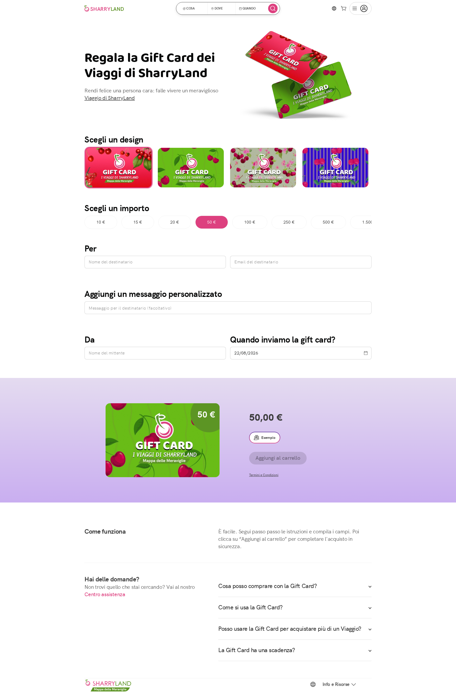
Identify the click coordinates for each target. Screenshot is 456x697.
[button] (193, 8)
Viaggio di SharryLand (109, 97)
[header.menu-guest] (360, 8)
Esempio (268, 437)
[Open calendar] (365, 353)
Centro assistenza (104, 594)
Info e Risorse (335, 684)
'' (118, 167)
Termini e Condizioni (263, 475)
